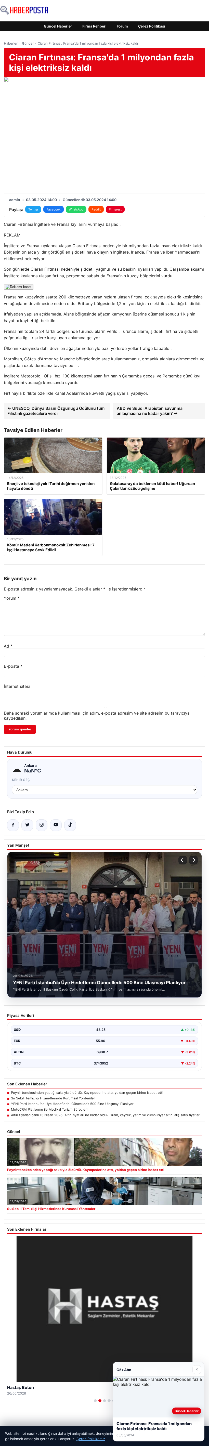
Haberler (11, 43)
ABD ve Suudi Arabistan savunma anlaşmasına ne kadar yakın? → (149, 411)
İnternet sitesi (17, 686)
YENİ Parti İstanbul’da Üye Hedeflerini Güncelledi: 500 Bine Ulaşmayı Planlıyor (72, 1104)
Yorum (12, 598)
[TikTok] (70, 825)
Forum (122, 26)
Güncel (27, 43)
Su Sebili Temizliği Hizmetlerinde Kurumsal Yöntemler (53, 1098)
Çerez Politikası (151, 26)
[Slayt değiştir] (95, 1400)
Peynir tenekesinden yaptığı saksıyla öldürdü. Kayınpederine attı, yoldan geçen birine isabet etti (87, 1092)
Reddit (96, 209)
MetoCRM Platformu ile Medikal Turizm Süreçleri (49, 1109)
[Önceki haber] (182, 860)
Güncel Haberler (58, 26)
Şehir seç (21, 780)
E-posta (13, 666)
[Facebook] (13, 825)
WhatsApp (76, 209)
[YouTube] (56, 825)
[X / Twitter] (27, 825)
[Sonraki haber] (193, 860)
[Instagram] (41, 825)
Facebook (53, 209)
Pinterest (115, 209)
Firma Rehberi (94, 26)
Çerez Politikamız (90, 1439)
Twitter (33, 209)
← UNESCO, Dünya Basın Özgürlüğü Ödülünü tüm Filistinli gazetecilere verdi (55, 411)
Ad (8, 646)
